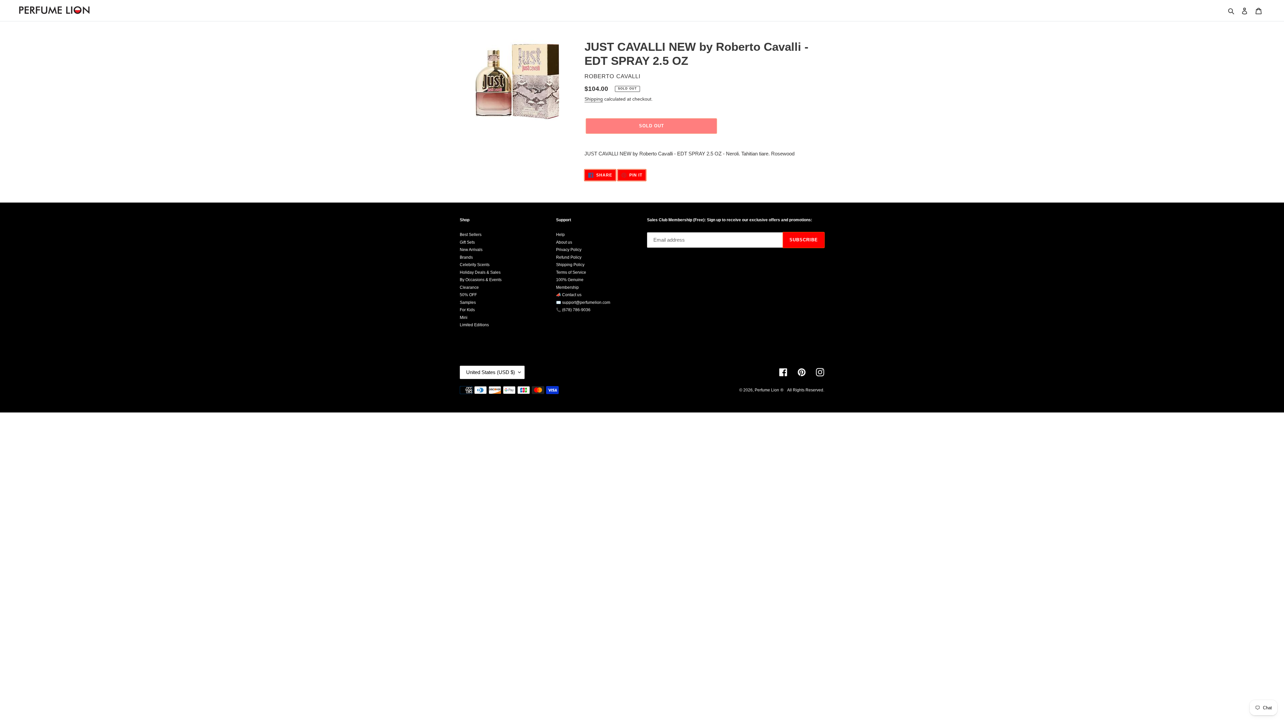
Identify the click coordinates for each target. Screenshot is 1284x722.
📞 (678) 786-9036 (573, 310)
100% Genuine (569, 279)
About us (564, 242)
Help (560, 234)
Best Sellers (470, 234)
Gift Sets (467, 242)
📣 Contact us (568, 294)
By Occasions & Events (481, 279)
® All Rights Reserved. (802, 390)
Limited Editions (474, 325)
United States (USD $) (490, 372)
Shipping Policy (570, 264)
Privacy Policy (568, 249)
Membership (567, 287)
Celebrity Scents (475, 264)
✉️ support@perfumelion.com (583, 302)
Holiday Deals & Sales (480, 272)
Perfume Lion (767, 390)
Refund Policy (568, 257)
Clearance (469, 287)
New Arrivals (471, 249)
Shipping (593, 99)
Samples (468, 302)
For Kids (467, 310)
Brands (466, 257)
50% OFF (468, 294)
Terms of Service (571, 272)
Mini (463, 317)
